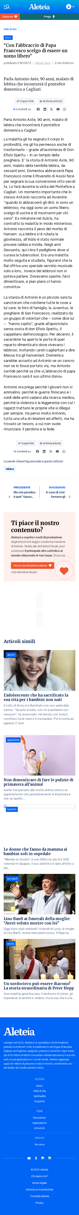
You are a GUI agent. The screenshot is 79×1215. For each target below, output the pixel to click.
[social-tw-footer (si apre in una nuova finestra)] (43, 1158)
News (39, 1085)
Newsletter (39, 1117)
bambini (11, 809)
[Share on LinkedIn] (44, 109)
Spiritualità (40, 1096)
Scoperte (39, 1101)
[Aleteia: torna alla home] (39, 6)
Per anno (40, 1144)
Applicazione (39, 1123)
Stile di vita (10, 29)
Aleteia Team (43, 63)
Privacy (39, 1202)
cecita (10, 943)
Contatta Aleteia (39, 1196)
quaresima (13, 740)
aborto (11, 655)
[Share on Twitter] (51, 109)
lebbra (10, 469)
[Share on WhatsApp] (64, 109)
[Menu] (14, 7)
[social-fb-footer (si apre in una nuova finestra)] (36, 1158)
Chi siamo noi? (39, 1176)
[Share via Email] (58, 109)
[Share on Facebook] (38, 109)
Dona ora (8, 16)
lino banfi (12, 878)
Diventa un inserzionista (39, 1189)
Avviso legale (39, 1183)
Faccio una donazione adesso (30, 565)
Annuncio (39, 1128)
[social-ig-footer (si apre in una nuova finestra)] (50, 1158)
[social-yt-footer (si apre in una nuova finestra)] (29, 1158)
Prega (47, 16)
